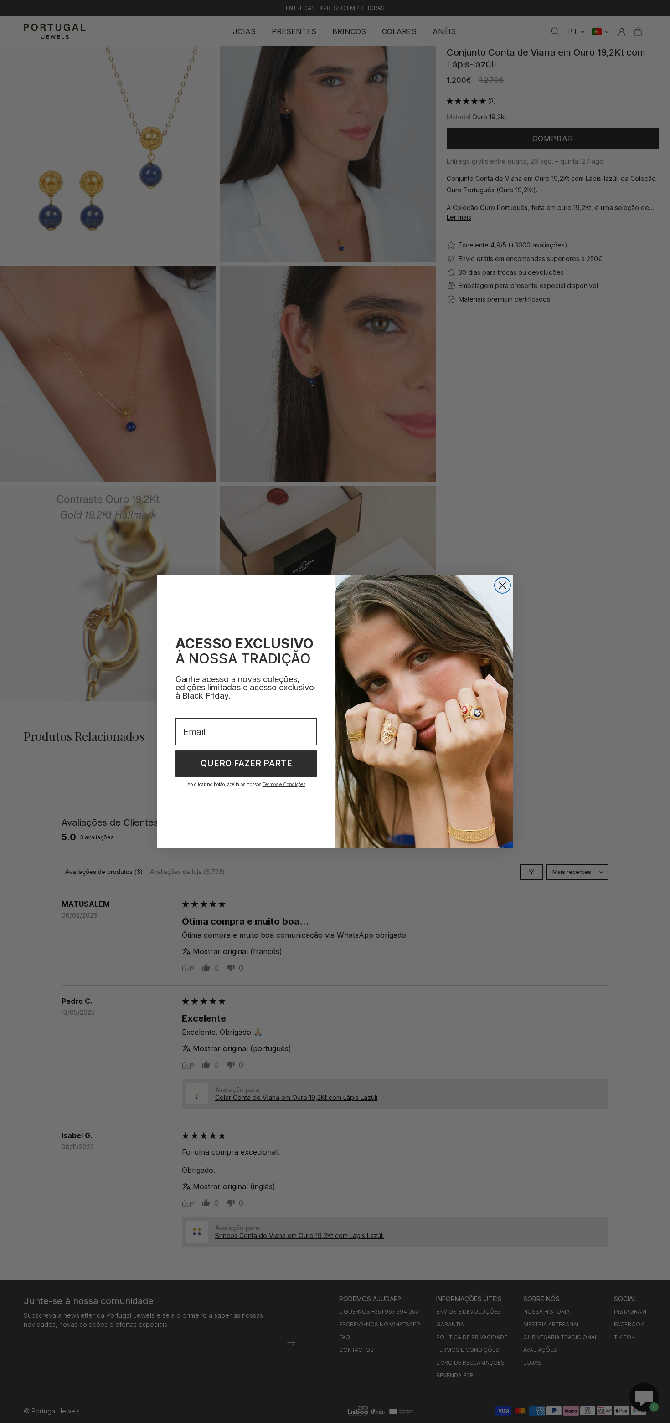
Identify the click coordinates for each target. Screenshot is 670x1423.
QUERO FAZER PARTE (246, 763)
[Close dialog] (502, 585)
